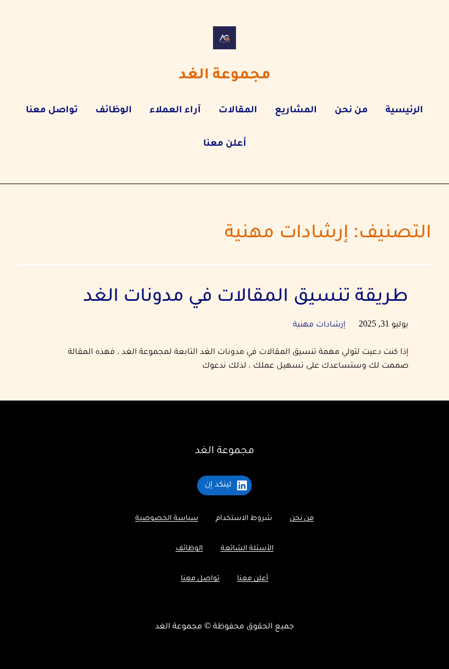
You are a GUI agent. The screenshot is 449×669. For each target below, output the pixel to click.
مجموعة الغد (224, 76)
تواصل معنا (200, 579)
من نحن (302, 519)
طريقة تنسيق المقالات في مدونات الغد (245, 298)
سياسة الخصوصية (166, 519)
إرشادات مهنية (319, 325)
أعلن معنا (252, 579)
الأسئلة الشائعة (247, 549)
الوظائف (189, 549)
